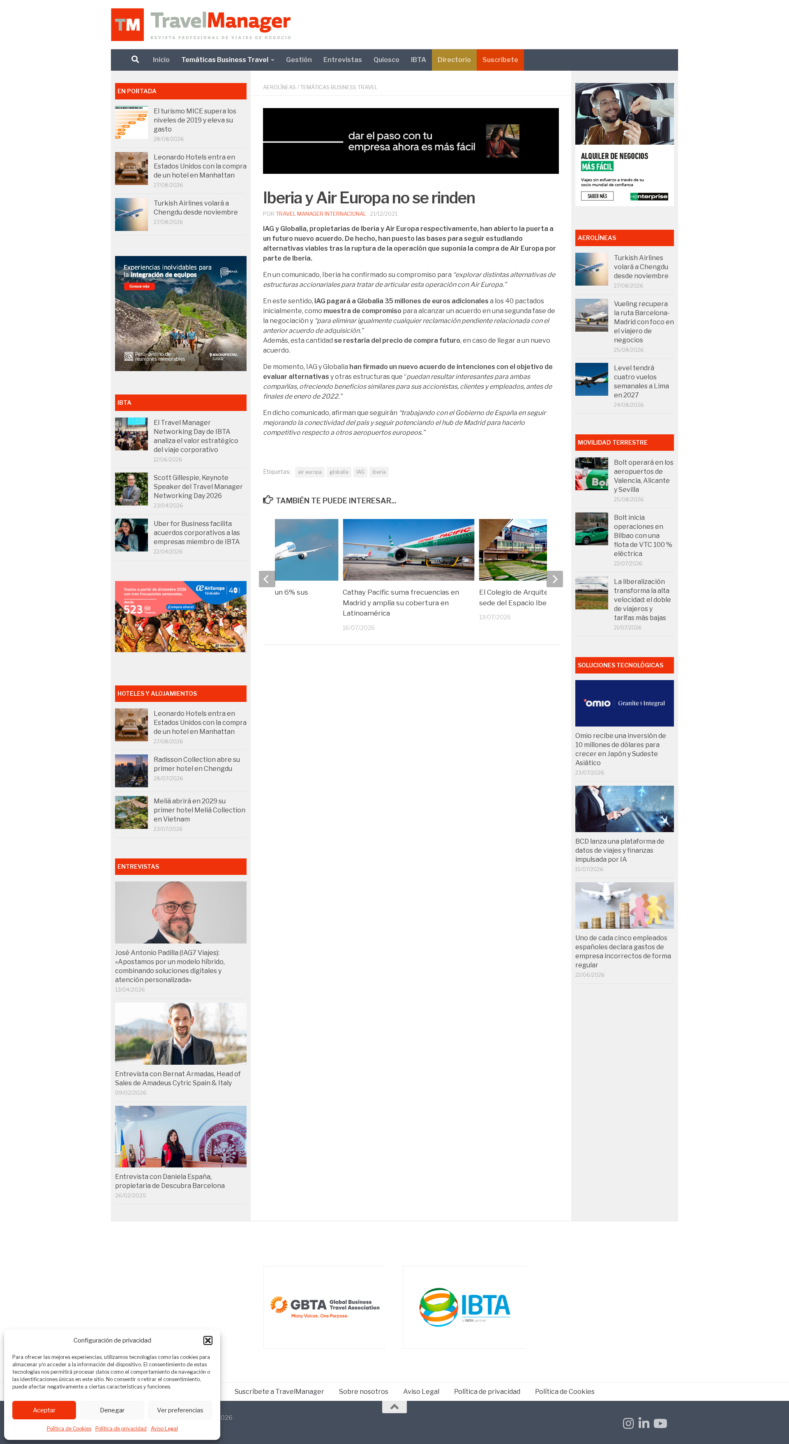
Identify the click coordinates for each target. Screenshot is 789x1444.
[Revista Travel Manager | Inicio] (201, 24)
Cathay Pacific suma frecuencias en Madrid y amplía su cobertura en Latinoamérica (401, 602)
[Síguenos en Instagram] (628, 1423)
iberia (379, 472)
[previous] (267, 579)
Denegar (112, 1410)
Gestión (299, 60)
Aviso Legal (164, 1429)
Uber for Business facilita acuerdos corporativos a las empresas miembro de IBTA (197, 533)
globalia (339, 472)
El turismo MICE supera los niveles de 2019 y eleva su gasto (195, 120)
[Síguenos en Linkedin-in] (644, 1423)
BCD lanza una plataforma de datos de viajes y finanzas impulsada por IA (619, 850)
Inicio (161, 60)
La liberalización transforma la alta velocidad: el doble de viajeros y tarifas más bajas (642, 600)
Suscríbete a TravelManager (279, 1392)
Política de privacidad (121, 1429)
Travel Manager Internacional (321, 213)
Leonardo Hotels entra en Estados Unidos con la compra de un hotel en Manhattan (200, 166)
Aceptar (44, 1410)
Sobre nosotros (363, 1392)
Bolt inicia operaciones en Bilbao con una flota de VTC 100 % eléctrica (643, 536)
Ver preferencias (180, 1410)
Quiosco (386, 60)
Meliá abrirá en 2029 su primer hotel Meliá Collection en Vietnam (199, 810)
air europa (310, 472)
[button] (208, 1340)
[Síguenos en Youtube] (659, 1423)
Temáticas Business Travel (224, 60)
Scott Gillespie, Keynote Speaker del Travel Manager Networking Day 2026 (198, 487)
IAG (360, 472)
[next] (555, 579)
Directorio (454, 60)
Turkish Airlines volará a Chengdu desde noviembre (641, 267)
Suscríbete (500, 60)
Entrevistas (342, 60)
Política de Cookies (69, 1429)
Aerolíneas (279, 87)
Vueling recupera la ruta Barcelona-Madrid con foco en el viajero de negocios (644, 322)
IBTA (418, 60)
